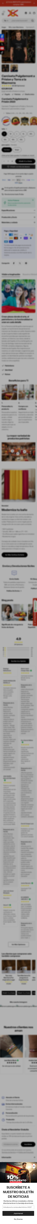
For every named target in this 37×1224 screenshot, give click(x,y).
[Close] (33, 1166)
